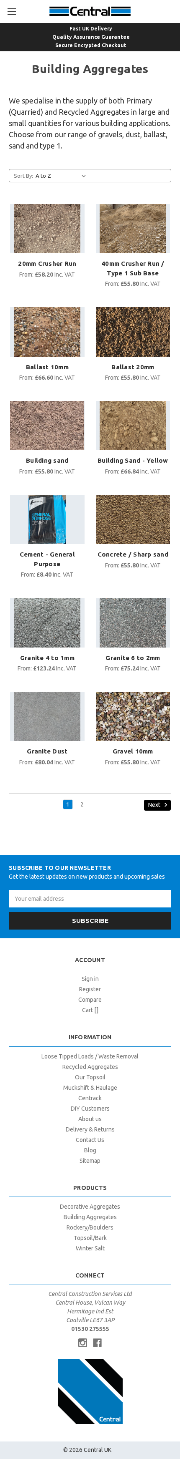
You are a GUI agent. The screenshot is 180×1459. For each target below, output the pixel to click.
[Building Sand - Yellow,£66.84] (133, 425)
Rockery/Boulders (90, 1227)
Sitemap (90, 1160)
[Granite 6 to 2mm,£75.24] (133, 622)
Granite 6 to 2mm (132, 657)
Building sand (47, 460)
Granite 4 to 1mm (47, 657)
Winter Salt (90, 1248)
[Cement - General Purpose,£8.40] (47, 519)
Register (90, 989)
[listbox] (62, 175)
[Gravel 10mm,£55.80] (133, 716)
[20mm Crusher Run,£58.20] (47, 228)
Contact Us (90, 1139)
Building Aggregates (90, 1217)
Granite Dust (47, 751)
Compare (90, 999)
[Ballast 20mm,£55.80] (133, 331)
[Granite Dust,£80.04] (47, 716)
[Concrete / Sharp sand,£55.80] (133, 519)
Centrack (90, 1098)
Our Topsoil (90, 1077)
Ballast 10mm (47, 366)
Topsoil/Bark (90, 1238)
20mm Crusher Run (47, 263)
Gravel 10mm (133, 751)
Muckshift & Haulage (90, 1087)
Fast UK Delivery (90, 28)
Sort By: (23, 176)
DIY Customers (90, 1108)
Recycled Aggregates (90, 1066)
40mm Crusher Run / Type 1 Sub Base (133, 268)
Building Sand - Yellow (133, 460)
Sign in (90, 978)
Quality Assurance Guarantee (91, 37)
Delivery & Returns (90, 1129)
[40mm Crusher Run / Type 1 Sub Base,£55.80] (133, 228)
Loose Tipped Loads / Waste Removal (90, 1056)
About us (90, 1119)
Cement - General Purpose (47, 559)
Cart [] (90, 1010)
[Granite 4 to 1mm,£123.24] (47, 622)
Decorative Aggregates (90, 1206)
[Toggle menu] (11, 11)
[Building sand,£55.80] (47, 425)
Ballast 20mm (132, 366)
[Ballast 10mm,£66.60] (47, 331)
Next (155, 804)
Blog (90, 1150)
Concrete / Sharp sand (133, 554)
